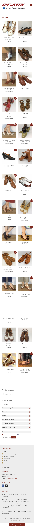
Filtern (13, 437)
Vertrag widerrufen (17, 525)
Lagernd (6, 404)
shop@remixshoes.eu (11, 478)
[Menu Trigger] (31, 5)
